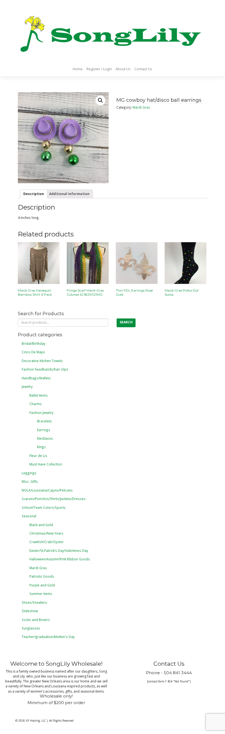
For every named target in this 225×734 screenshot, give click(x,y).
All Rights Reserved (61, 720)
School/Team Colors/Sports (44, 507)
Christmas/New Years (46, 533)
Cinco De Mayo (33, 352)
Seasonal (29, 516)
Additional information (69, 193)
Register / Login (99, 68)
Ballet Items (38, 395)
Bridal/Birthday (33, 343)
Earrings (43, 430)
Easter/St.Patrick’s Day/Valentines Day (58, 550)
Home (78, 68)
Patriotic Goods (41, 576)
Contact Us (143, 68)
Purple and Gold (42, 585)
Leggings (29, 473)
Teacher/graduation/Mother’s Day (48, 636)
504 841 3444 (178, 672)
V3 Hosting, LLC (36, 720)
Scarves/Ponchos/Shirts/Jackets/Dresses (54, 498)
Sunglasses (31, 628)
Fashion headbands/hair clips (45, 369)
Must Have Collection (45, 464)
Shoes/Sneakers (34, 602)
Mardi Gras (141, 107)
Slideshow (30, 611)
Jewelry (27, 386)
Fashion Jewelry (41, 412)
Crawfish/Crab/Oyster (46, 542)
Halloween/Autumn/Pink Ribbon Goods (59, 559)
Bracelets (44, 421)
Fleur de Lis (38, 455)
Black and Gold (41, 525)
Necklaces (45, 438)
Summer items (40, 593)
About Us (123, 68)
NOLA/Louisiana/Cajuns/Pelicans (47, 490)
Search (126, 322)
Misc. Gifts (30, 481)
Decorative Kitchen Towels (42, 360)
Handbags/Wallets (36, 378)
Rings (41, 447)
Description (33, 193)
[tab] (33, 194)
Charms (35, 404)
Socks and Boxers (36, 619)
